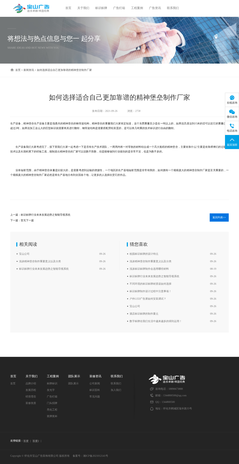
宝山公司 (24, 253)
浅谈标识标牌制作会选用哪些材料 (149, 268)
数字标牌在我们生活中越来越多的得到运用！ (156, 321)
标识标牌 (101, 8)
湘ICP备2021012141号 (95, 455)
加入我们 (116, 390)
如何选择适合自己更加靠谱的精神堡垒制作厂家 (64, 70)
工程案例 (137, 8)
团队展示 (73, 383)
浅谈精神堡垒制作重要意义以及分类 (40, 261)
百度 (26, 441)
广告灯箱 (119, 8)
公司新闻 (94, 383)
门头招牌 (52, 403)
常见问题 (94, 396)
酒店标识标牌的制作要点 (144, 313)
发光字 (51, 390)
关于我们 (83, 8)
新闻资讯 (29, 70)
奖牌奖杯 (52, 416)
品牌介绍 (31, 383)
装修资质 (31, 403)
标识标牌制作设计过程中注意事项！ (150, 291)
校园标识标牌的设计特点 (144, 253)
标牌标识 (52, 383)
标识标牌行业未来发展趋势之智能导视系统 (45, 214)
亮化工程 (52, 409)
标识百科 (94, 390)
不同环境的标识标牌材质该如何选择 (150, 283)
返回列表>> (219, 217)
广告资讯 (155, 8)
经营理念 (31, 396)
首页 (68, 8)
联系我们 (173, 8)
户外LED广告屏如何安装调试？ (148, 298)
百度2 (35, 441)
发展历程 (31, 390)
